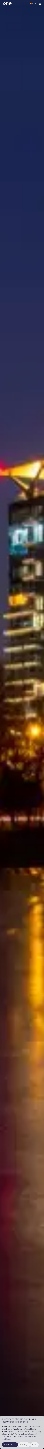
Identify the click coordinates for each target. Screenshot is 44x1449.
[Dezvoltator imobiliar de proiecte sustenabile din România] (7, 4)
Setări (34, 1445)
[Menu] (40, 4)
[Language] (31, 4)
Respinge (24, 1445)
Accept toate (10, 1445)
